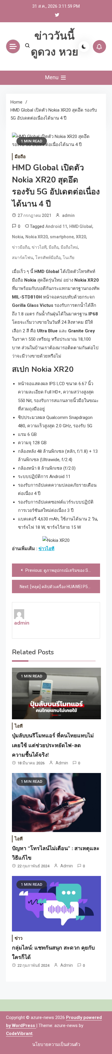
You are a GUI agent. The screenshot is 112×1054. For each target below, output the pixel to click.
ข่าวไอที (39, 247)
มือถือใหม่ (69, 247)
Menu (52, 77)
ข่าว (18, 938)
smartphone (62, 236)
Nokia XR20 (36, 236)
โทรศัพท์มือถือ (48, 257)
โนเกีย (68, 257)
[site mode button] (84, 46)
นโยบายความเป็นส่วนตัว (56, 1044)
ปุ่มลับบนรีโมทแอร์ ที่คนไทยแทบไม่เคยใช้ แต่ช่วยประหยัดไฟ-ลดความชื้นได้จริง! (53, 745)
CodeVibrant (19, 1033)
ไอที (19, 726)
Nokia (17, 236)
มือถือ (20, 156)
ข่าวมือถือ (21, 247)
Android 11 (56, 226)
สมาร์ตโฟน (22, 257)
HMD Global (80, 226)
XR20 (81, 236)
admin (68, 215)
